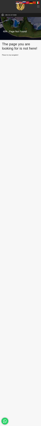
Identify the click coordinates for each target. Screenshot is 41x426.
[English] (21, 2)
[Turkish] (27, 2)
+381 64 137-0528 (10, 15)
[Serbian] (17, 2)
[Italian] (38, 2)
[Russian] (24, 2)
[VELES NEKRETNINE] (20, 10)
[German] (31, 2)
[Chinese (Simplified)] (34, 2)
